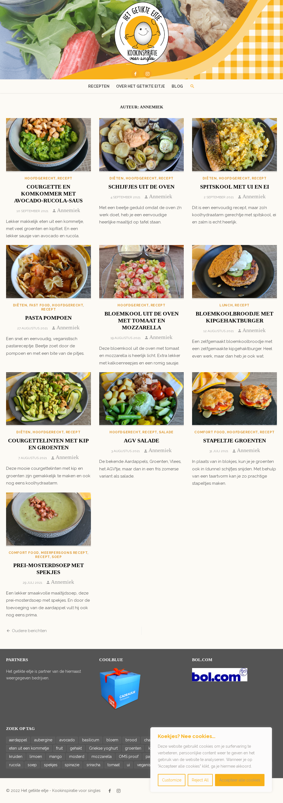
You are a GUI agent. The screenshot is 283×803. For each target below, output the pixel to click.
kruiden (15, 756)
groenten (133, 748)
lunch (226, 305)
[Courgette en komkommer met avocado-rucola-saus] (48, 145)
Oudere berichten (29, 630)
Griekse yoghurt (103, 748)
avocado (67, 740)
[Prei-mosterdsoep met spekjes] (48, 519)
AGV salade (141, 440)
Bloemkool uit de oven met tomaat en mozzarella (141, 320)
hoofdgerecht (40, 178)
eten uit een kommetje (29, 748)
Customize (171, 780)
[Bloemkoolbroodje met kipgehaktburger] (234, 272)
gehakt (76, 748)
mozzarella (101, 756)
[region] (211, 759)
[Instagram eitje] (147, 74)
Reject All (200, 780)
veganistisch (148, 765)
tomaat (114, 765)
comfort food (209, 432)
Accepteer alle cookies (239, 780)
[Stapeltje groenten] (234, 399)
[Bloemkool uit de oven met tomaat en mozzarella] (141, 272)
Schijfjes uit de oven (141, 187)
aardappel (18, 740)
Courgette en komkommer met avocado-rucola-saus (48, 194)
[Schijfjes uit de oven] (141, 145)
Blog (177, 86)
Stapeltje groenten (234, 440)
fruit (59, 748)
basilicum (90, 740)
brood (131, 740)
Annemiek (68, 210)
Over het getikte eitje (140, 86)
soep (57, 557)
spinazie (72, 765)
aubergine (43, 740)
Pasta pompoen (48, 318)
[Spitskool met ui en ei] (234, 145)
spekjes (50, 765)
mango (55, 756)
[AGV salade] (141, 399)
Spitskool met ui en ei (234, 187)
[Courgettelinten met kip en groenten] (48, 399)
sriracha (93, 765)
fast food (39, 305)
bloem (112, 740)
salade (166, 432)
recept (64, 178)
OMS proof (128, 756)
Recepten (98, 86)
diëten (116, 178)
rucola (14, 765)
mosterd (76, 756)
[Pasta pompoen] (48, 272)
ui (128, 765)
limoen (36, 756)
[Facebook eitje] (135, 74)
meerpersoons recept (64, 553)
